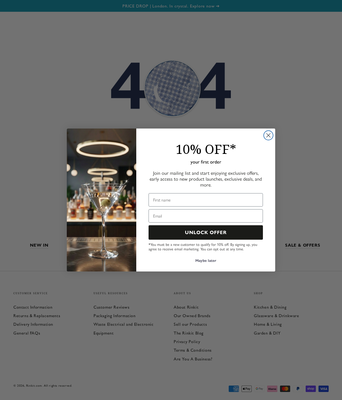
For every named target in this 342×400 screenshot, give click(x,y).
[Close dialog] (268, 135)
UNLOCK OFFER (206, 232)
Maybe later (205, 260)
